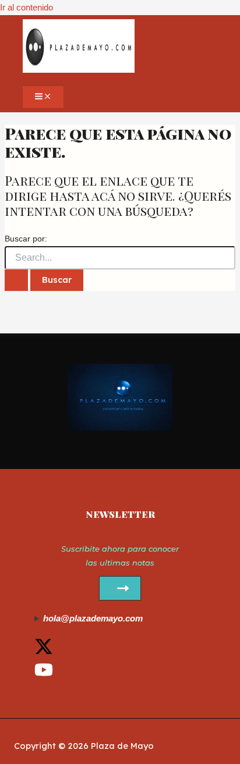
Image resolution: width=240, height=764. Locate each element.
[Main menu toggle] (43, 97)
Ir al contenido (26, 7)
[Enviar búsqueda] (16, 279)
